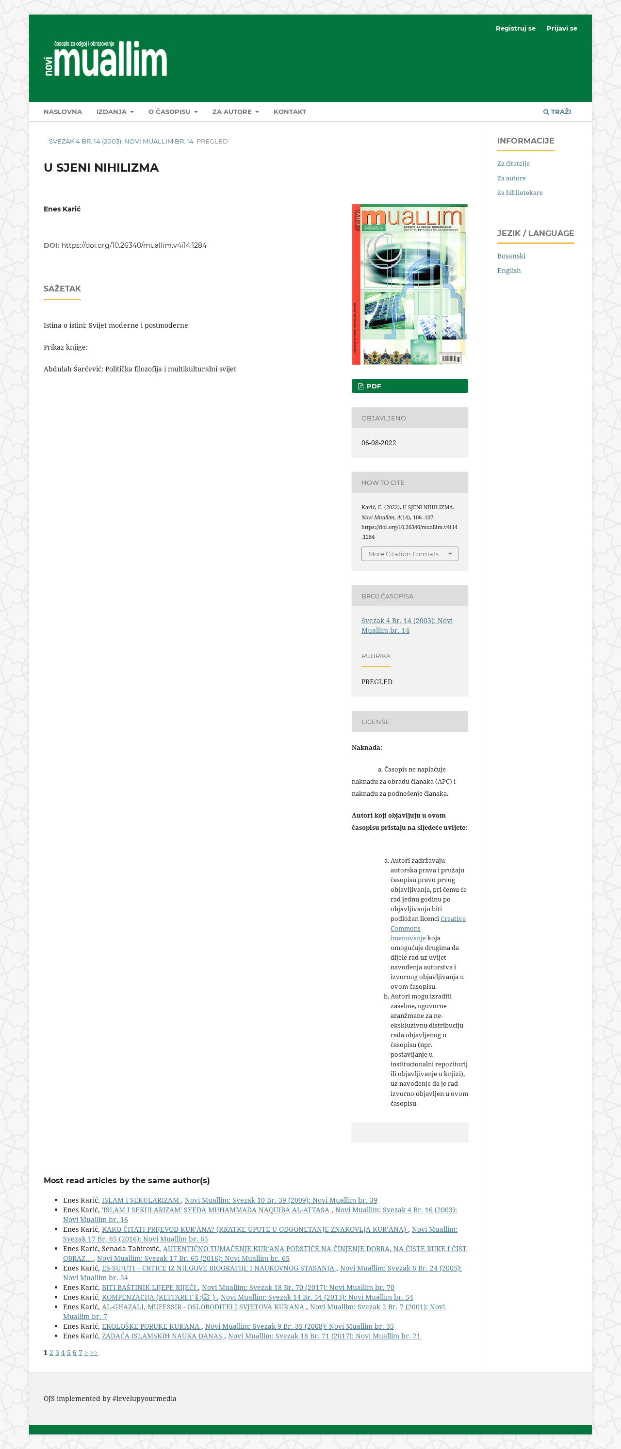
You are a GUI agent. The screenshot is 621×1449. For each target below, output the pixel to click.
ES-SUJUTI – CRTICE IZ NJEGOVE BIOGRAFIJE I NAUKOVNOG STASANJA (219, 1267)
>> (94, 1352)
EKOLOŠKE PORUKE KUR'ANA (151, 1326)
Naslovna (63, 111)
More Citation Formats (403, 554)
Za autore (233, 111)
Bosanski (511, 255)
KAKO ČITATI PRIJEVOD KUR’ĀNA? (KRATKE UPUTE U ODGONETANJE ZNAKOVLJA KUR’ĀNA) (255, 1229)
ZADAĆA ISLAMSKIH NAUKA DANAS (163, 1335)
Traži (560, 111)
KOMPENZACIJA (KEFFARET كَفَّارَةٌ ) (159, 1297)
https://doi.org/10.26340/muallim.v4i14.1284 (134, 245)
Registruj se (516, 28)
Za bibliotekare (520, 192)
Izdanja (113, 111)
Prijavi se (562, 28)
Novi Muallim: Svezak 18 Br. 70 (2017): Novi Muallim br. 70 (298, 1287)
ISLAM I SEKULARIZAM (141, 1200)
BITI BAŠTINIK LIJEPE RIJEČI (150, 1287)
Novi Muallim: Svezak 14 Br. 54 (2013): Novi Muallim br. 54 (317, 1297)
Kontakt (290, 111)
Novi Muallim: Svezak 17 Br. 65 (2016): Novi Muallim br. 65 (193, 1258)
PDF (373, 386)
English (509, 270)
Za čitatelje (513, 163)
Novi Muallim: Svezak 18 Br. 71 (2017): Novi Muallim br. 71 (324, 1335)
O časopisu (170, 111)
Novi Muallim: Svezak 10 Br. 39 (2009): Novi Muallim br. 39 (281, 1200)
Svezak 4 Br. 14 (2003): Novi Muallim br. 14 (121, 141)
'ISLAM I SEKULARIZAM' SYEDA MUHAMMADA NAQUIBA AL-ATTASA (216, 1209)
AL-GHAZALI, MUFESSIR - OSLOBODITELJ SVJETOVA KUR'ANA (204, 1306)
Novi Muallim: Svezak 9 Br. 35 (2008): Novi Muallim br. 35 (299, 1326)
